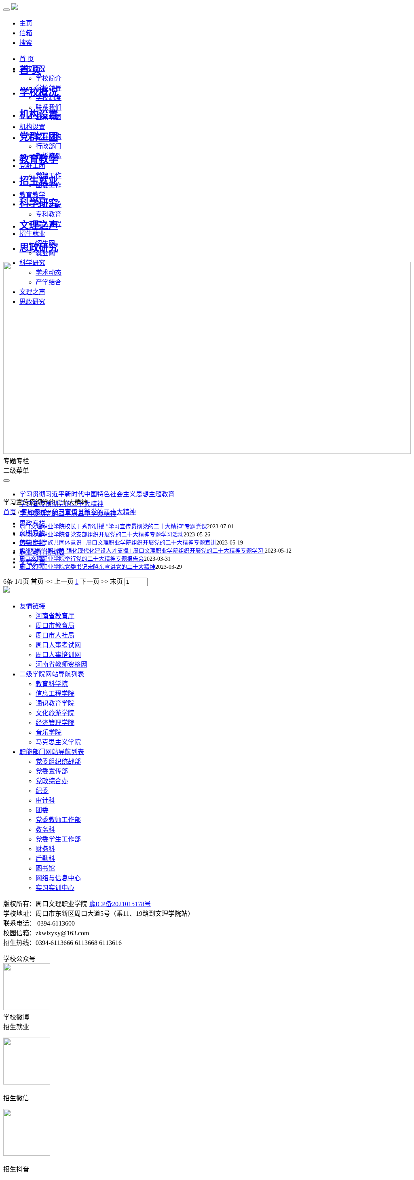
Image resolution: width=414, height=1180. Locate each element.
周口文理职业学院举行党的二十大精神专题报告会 (81, 559)
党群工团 (38, 136)
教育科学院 (52, 683)
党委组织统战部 (58, 761)
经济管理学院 (55, 722)
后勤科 (45, 858)
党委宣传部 (52, 771)
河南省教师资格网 (61, 664)
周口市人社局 (55, 635)
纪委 (42, 790)
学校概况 (38, 92)
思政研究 (38, 247)
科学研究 (38, 203)
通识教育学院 (55, 703)
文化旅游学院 (55, 713)
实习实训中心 (55, 887)
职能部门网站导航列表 (51, 751)
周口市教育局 (55, 625)
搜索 (25, 42)
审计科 (45, 800)
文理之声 (38, 225)
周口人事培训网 (58, 654)
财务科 (45, 848)
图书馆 (45, 868)
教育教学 (38, 159)
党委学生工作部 (58, 839)
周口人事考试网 (58, 645)
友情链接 (32, 606)
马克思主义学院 (58, 742)
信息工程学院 (55, 693)
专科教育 (48, 214)
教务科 (45, 829)
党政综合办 (52, 780)
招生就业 (38, 181)
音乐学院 (48, 732)
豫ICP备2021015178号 (120, 903)
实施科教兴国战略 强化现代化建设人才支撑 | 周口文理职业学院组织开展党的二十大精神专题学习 (142, 551)
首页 (9, 511)
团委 (42, 810)
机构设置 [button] (32, 126)
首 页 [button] (26, 58)
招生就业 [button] (32, 233)
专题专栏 (34, 511)
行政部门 (48, 146)
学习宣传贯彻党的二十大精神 (94, 511)
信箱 (25, 33)
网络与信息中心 (58, 878)
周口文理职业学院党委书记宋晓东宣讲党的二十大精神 (87, 567)
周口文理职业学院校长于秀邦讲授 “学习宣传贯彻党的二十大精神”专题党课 (113, 526)
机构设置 (38, 114)
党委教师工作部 (58, 819)
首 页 (30, 70)
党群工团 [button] (32, 165)
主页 (25, 23)
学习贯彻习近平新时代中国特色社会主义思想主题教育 (97, 494)
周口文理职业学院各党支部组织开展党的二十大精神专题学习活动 (101, 535)
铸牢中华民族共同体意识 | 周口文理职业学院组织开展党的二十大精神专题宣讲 (117, 543)
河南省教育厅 (55, 615)
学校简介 (48, 78)
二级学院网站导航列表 (51, 674)
